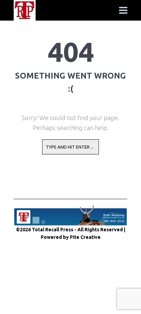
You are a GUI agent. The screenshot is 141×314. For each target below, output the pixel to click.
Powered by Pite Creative (71, 237)
